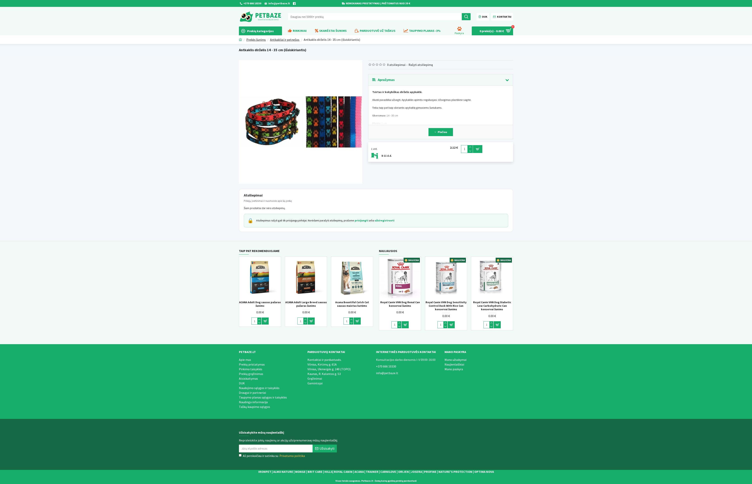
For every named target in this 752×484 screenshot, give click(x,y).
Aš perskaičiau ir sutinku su (274, 456)
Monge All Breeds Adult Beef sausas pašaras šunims (304, 304)
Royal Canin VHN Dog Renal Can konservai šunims (489, 304)
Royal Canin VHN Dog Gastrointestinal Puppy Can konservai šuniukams (397, 305)
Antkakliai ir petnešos (284, 40)
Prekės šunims (256, 40)
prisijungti (361, 220)
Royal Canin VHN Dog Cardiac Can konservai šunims (443, 304)
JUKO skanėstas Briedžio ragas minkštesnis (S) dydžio (258, 304)
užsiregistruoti (384, 220)
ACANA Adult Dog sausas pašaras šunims (350, 304)
